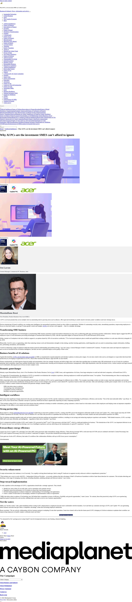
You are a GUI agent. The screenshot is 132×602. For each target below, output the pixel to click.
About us (6, 49)
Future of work (8, 86)
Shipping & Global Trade (11, 51)
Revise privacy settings (12, 599)
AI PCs (45, 326)
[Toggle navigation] (30, 11)
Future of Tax (7, 36)
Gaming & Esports (9, 101)
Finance (6, 98)
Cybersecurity (7, 35)
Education (6, 80)
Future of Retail (8, 30)
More (5, 20)
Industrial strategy (9, 61)
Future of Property (9, 38)
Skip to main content (6, 1)
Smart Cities (7, 77)
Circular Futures (8, 44)
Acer (52, 372)
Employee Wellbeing (9, 94)
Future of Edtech (8, 43)
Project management (9, 78)
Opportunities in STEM (10, 59)
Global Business (8, 16)
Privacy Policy (3, 599)
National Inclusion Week (11, 93)
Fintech (6, 72)
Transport (6, 46)
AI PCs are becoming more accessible (23, 357)
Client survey (7, 103)
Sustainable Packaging (10, 14)
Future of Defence (9, 25)
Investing (6, 28)
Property (6, 75)
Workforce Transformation (11, 32)
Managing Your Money (10, 41)
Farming (6, 33)
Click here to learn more (66, 515)
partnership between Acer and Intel (23, 412)
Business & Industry (14, 11)
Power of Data (8, 53)
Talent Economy (8, 57)
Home (2, 129)
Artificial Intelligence (10, 23)
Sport (5, 17)
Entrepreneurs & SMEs (10, 99)
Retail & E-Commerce (10, 65)
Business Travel (8, 62)
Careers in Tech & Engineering (12, 85)
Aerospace (7, 82)
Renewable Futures (9, 69)
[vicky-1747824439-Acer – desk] (33, 465)
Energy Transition (9, 48)
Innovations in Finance (10, 27)
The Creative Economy (10, 19)
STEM (5, 96)
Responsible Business (10, 64)
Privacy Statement (5, 589)
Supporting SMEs (9, 88)
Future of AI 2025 (5, 539)
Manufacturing (8, 40)
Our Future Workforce (10, 54)
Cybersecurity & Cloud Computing (14, 73)
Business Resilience (9, 91)
